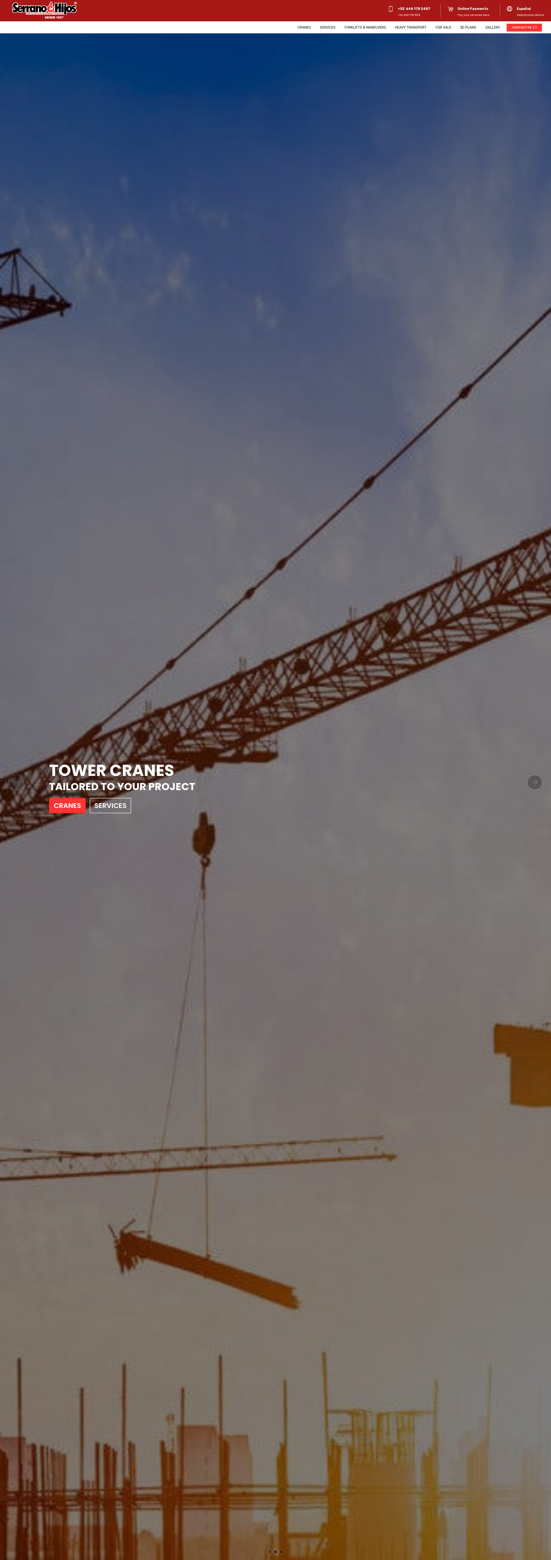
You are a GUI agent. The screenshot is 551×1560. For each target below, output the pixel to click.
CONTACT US (521, 27)
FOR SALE (443, 27)
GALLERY (492, 27)
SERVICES (328, 27)
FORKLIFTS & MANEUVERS (365, 27)
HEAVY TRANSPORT (411, 27)
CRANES (304, 27)
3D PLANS (468, 27)
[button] (16, 782)
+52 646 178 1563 (409, 15)
